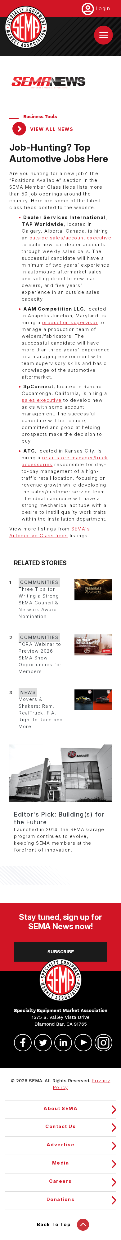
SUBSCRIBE (60, 952)
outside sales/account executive (70, 238)
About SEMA (60, 1108)
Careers (60, 1181)
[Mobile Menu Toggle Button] (103, 35)
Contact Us (60, 1126)
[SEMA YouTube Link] (80, 1042)
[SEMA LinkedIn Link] (60, 1042)
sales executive (42, 400)
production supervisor (70, 322)
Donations (61, 1199)
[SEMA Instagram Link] (101, 1042)
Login (103, 8)
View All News (51, 129)
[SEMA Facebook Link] (20, 1042)
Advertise (61, 1145)
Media (60, 1163)
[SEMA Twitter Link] (40, 1042)
